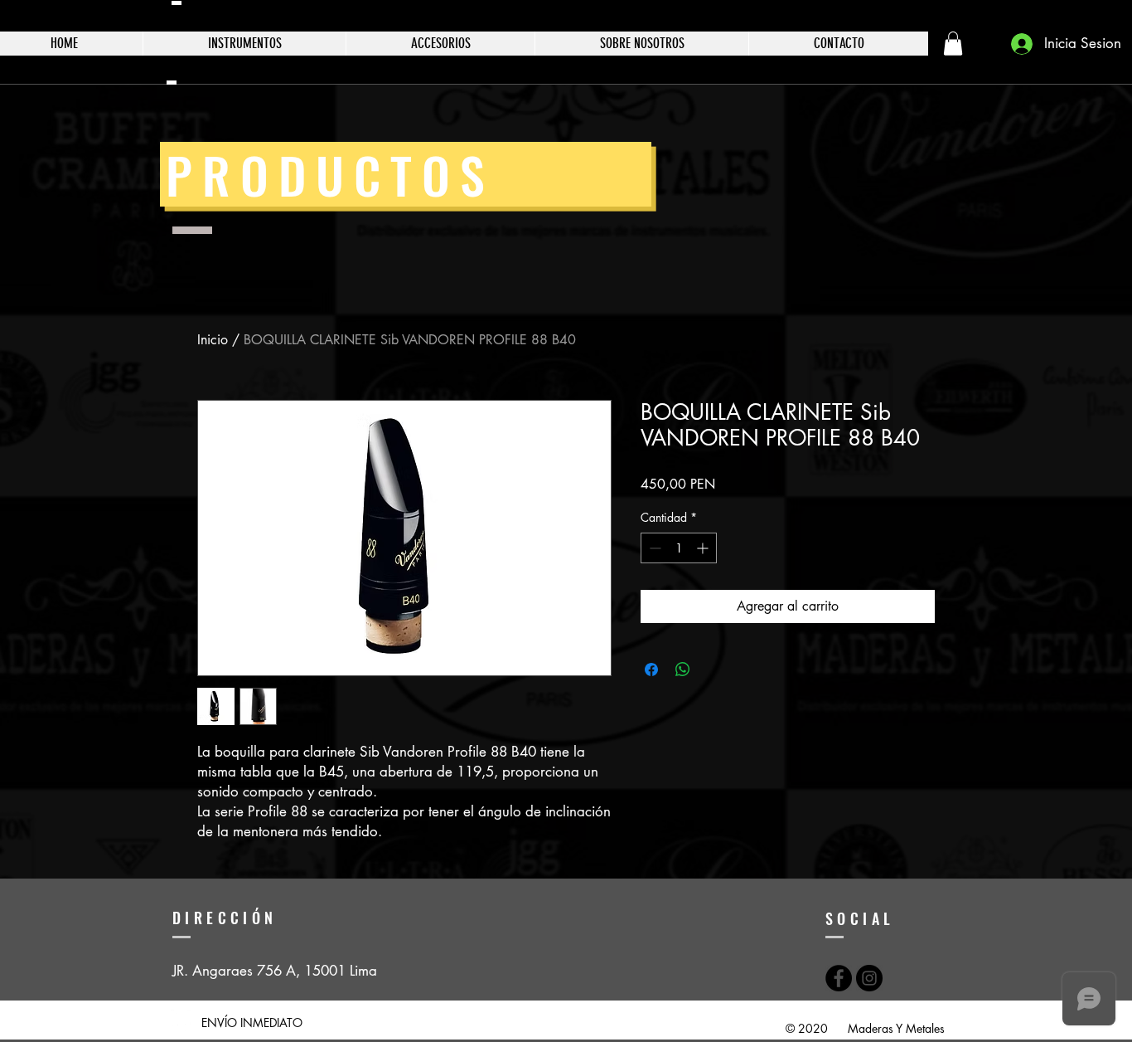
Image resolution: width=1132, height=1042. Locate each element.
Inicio (212, 339)
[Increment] (704, 547)
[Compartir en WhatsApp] (683, 669)
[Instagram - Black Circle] (869, 978)
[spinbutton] (679, 547)
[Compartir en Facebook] (651, 669)
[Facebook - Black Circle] (838, 978)
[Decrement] (653, 547)
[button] (953, 44)
